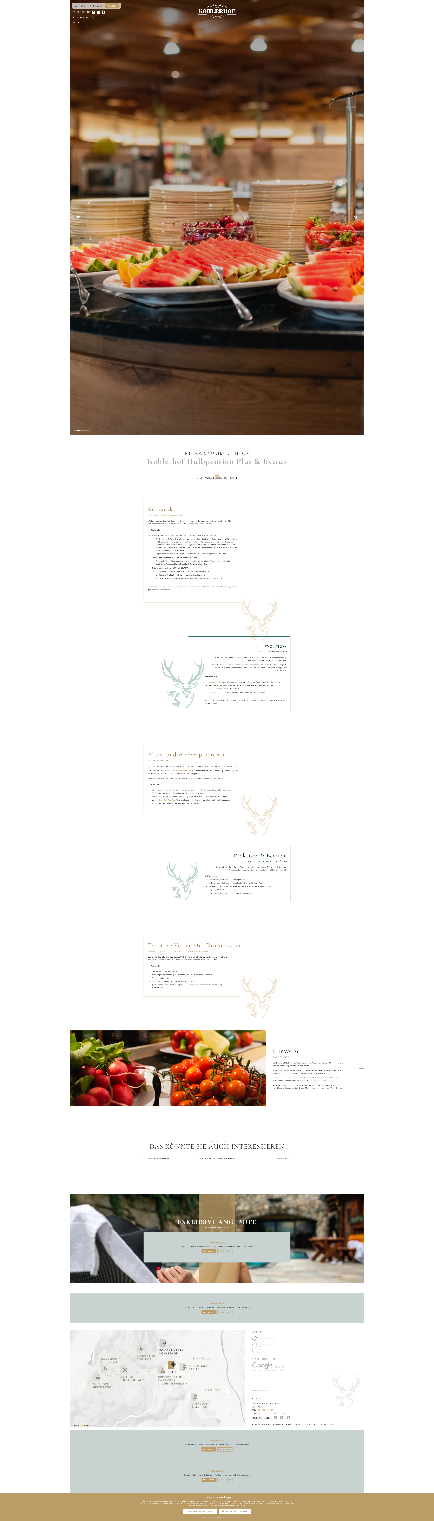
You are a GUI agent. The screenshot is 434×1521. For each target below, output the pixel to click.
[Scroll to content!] (217, 435)
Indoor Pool (214, 689)
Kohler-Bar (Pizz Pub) (166, 800)
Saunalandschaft (216, 682)
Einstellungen (225, 1251)
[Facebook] (103, 12)
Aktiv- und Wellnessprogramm (178, 771)
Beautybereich (215, 692)
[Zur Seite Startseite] (217, 11)
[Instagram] (93, 12)
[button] (78, 217)
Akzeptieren (208, 1251)
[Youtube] (98, 12)
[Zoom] (217, 217)
